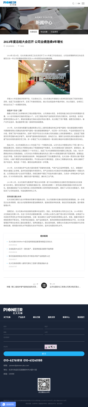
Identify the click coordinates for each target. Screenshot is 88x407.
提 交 (44, 354)
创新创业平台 (52, 403)
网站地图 (28, 403)
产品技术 (21, 317)
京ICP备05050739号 (60, 401)
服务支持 (51, 317)
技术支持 (59, 403)
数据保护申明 (42, 403)
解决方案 (36, 317)
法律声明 (35, 403)
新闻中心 (66, 317)
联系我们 (81, 317)
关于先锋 (7, 317)
